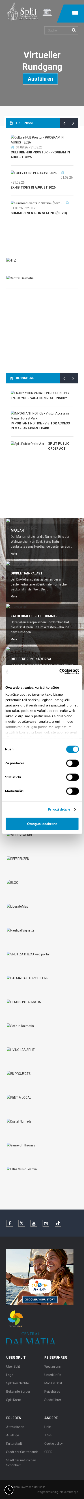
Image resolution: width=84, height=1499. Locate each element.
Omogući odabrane (42, 823)
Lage (9, 1375)
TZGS (48, 1435)
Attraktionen (15, 1427)
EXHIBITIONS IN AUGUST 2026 (33, 187)
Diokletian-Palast (27, 573)
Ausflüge (12, 1435)
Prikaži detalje (59, 809)
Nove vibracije (69, 1492)
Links (48, 1427)
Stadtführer (52, 1400)
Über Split (13, 1366)
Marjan (17, 530)
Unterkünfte (53, 1375)
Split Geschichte (17, 1383)
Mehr (14, 553)
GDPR (48, 1452)
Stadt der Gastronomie (22, 1452)
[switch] (72, 763)
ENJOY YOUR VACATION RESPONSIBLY (39, 398)
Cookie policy (53, 1443)
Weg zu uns (52, 1366)
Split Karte (13, 1400)
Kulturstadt (14, 1443)
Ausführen (40, 79)
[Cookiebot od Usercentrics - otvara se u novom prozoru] (60, 671)
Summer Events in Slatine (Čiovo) (39, 213)
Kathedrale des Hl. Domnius (34, 616)
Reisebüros (52, 1391)
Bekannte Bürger (18, 1391)
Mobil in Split (53, 1383)
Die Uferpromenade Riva (31, 659)
